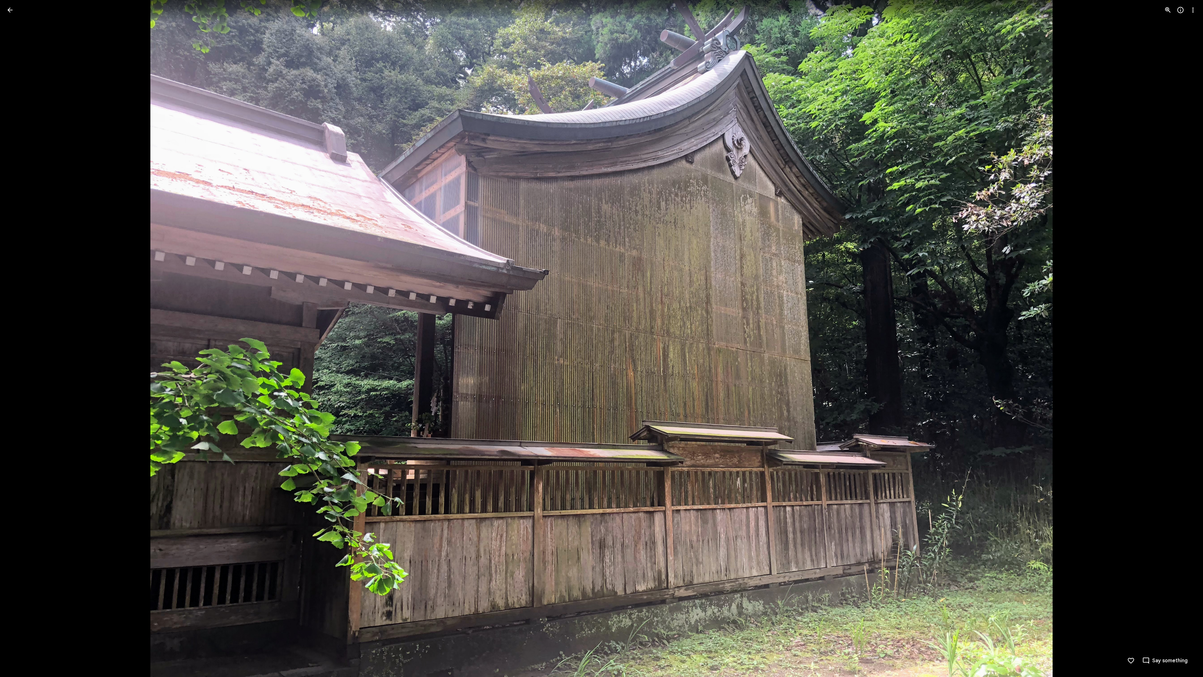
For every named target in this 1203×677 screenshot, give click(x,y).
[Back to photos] (10, 10)
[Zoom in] (1168, 10)
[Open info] (1180, 10)
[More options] (1193, 10)
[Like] (1131, 660)
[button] (1165, 660)
